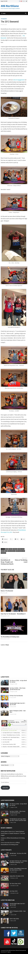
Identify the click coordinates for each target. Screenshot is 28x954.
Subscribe (5, 787)
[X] (23, 1)
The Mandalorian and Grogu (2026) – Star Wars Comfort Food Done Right (18, 819)
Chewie (10, 549)
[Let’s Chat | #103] (5, 891)
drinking (15, 549)
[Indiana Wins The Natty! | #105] (5, 876)
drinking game (21, 549)
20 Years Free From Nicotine (16, 695)
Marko (2, 551)
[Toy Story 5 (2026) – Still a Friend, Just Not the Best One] (5, 688)
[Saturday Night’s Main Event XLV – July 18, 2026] (5, 703)
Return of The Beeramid (7, 591)
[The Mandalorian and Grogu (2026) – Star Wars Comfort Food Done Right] (5, 819)
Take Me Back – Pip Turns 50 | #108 (18, 853)
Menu (4, 13)
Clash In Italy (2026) (14, 918)
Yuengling (3, 552)
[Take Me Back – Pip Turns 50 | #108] (5, 853)
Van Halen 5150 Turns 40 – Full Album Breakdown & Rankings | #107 (18, 861)
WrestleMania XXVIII (20, 551)
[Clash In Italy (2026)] (5, 919)
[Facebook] (19, 1)
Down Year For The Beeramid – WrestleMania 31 (13, 614)
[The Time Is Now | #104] (5, 884)
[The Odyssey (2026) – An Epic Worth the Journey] (5, 681)
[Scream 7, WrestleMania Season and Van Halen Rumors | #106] (5, 869)
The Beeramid (4, 18)
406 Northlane (10, 6)
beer (7, 549)
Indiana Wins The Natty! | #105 (17, 876)
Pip (6, 551)
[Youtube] (21, 1)
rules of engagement (18, 80)
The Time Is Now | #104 (15, 883)
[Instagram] (25, 1)
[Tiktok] (26, 1)
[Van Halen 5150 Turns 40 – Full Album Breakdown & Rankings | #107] (5, 861)
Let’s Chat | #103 (13, 891)
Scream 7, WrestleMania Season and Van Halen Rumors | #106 (18, 869)
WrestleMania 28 (11, 551)
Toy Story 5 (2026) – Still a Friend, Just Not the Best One (17, 688)
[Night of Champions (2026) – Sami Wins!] (5, 711)
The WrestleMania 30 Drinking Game (10, 637)
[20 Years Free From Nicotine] (5, 696)
